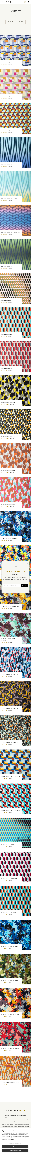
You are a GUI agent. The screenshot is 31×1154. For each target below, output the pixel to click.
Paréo (21, 22)
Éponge (10, 22)
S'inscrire (24, 585)
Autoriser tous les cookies (15, 1150)
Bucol (6, 2)
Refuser (15, 1146)
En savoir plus (10, 1139)
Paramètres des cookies (15, 1143)
